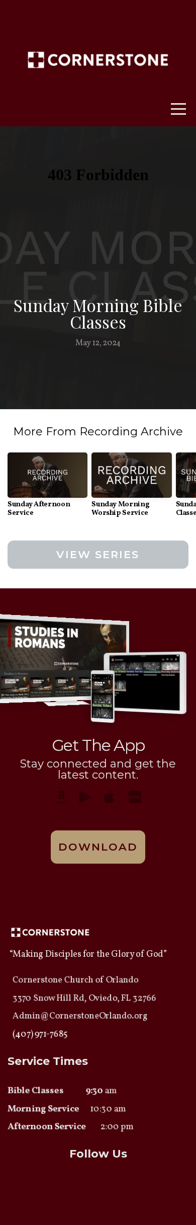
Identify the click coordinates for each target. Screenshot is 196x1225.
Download (98, 846)
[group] (47, 488)
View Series (97, 554)
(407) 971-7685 (40, 1034)
